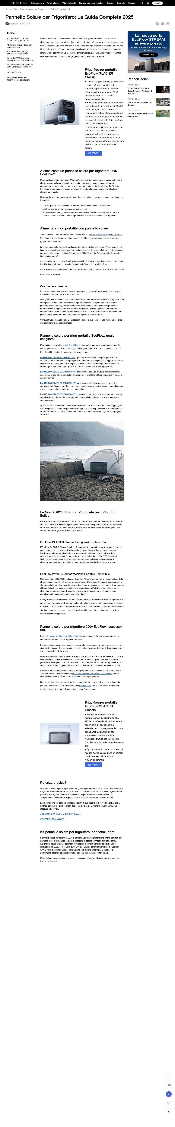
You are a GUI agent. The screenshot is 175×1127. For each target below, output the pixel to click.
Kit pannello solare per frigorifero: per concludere (18, 79)
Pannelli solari (134, 85)
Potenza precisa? (14, 72)
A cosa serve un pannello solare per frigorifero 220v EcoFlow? (18, 39)
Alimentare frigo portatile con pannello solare (19, 46)
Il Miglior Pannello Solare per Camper (140, 103)
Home (8, 9)
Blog (16, 9)
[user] (148, 3)
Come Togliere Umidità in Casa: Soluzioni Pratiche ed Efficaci (140, 91)
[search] (142, 3)
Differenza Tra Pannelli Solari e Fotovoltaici (140, 115)
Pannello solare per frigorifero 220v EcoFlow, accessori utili (20, 66)
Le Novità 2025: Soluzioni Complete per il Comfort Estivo (20, 59)
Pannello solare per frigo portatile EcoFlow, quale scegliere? (17, 52)
